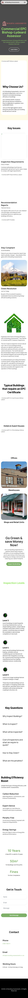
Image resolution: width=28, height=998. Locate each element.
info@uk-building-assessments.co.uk (13, 955)
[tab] (14, 716)
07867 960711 (6, 944)
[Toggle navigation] (25, 2)
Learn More (14, 49)
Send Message (14, 915)
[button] (14, 716)
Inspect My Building (14, 564)
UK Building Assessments (12, 2)
